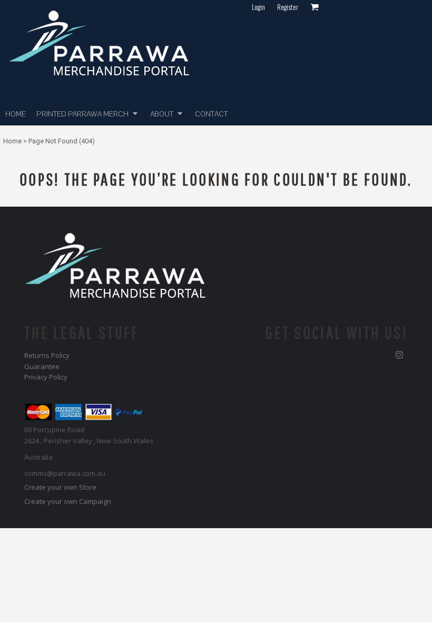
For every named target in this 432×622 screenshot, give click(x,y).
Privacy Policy (45, 377)
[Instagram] (399, 355)
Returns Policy (47, 355)
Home (12, 141)
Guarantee (42, 366)
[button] (88, 113)
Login (258, 7)
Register (287, 7)
